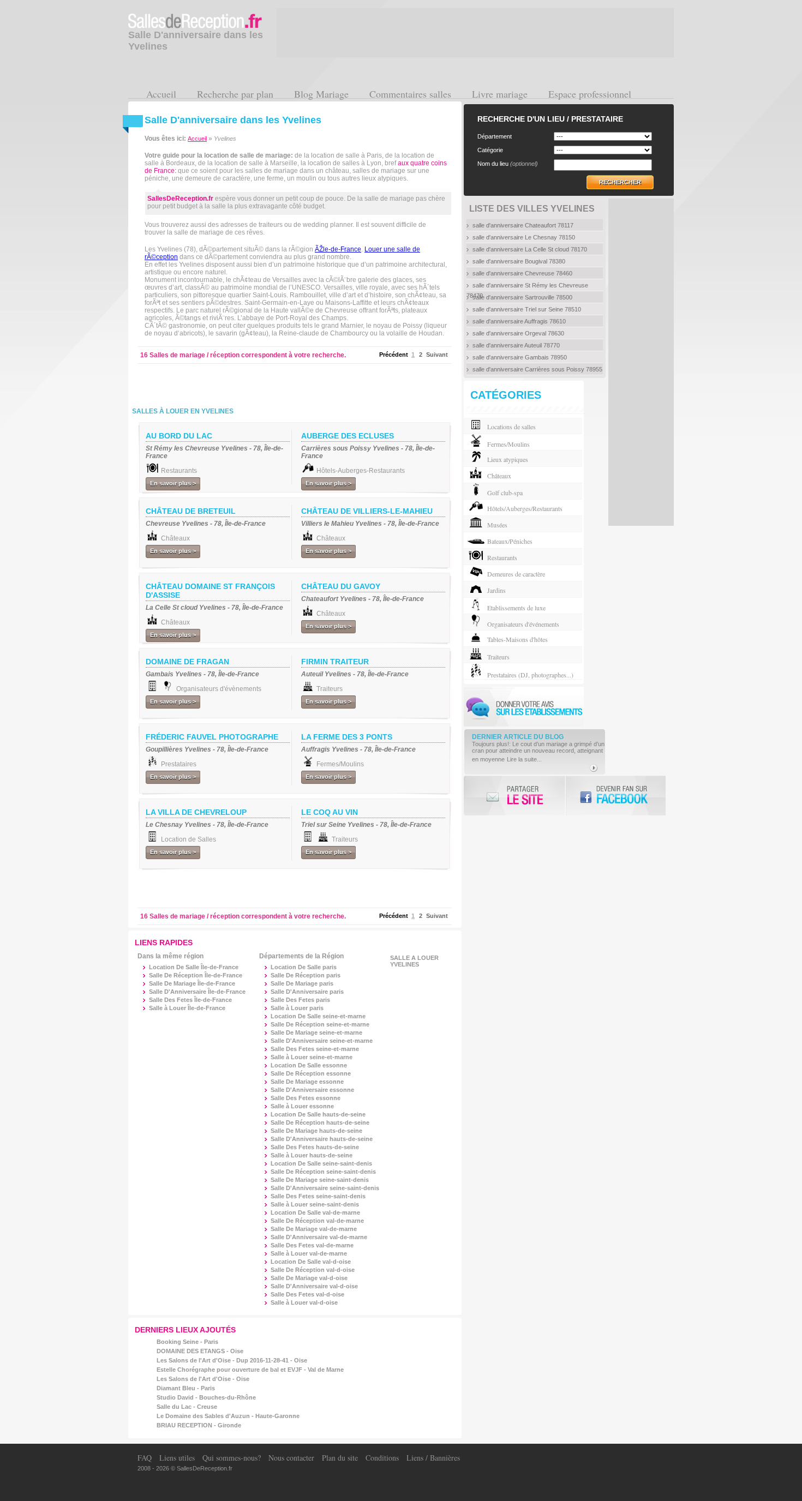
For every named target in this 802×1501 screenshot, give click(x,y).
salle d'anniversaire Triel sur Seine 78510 (526, 309)
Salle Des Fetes (300, 999)
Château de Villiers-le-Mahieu (367, 511)
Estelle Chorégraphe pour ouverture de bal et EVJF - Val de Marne (250, 1369)
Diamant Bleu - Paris (186, 1388)
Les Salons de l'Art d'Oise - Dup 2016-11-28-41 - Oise (232, 1360)
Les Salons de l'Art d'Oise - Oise (203, 1379)
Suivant (437, 354)
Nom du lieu (507, 163)
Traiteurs (498, 656)
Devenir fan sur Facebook (615, 795)
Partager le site (514, 795)
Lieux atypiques (507, 459)
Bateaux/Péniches (509, 541)
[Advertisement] (272, 383)
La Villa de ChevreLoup (196, 812)
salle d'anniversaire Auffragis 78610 (519, 321)
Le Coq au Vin (329, 812)
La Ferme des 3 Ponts (346, 737)
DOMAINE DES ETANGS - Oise (200, 1351)
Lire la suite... (524, 759)
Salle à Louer (297, 1008)
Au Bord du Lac (179, 435)
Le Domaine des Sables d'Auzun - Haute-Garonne (228, 1416)
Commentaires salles (410, 93)
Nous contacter (291, 1457)
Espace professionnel (589, 93)
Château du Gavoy (340, 586)
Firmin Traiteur (335, 661)
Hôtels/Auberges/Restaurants (524, 508)
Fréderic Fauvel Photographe (212, 737)
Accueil (161, 93)
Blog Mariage (321, 93)
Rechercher (620, 182)
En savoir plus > (173, 483)
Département (494, 136)
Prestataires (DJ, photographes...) (530, 674)
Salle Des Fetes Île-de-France (190, 999)
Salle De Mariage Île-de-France (192, 983)
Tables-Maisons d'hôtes (517, 639)
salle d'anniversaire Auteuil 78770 (516, 345)
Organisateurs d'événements (523, 624)
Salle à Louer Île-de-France (187, 1008)
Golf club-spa (505, 492)
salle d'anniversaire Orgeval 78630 (518, 333)
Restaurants (502, 557)
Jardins (496, 590)
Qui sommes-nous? (231, 1457)
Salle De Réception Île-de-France (195, 975)
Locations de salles (511, 426)
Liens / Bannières (433, 1457)
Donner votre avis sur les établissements (524, 707)
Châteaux (499, 475)
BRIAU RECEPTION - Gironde (199, 1425)
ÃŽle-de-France (338, 249)
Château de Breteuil (191, 511)
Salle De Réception (305, 975)
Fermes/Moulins (508, 444)
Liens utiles (177, 1457)
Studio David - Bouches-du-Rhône (206, 1397)
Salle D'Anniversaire (307, 991)
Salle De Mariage (302, 983)
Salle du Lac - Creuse (187, 1406)
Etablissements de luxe (516, 607)
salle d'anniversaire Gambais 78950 (519, 357)
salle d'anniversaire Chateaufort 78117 (522, 225)
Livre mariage (500, 93)
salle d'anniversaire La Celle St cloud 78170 (529, 249)
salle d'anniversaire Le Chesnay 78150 (523, 237)
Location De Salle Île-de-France (193, 967)
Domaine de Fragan (187, 661)
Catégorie (490, 150)
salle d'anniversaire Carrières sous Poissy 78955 (537, 369)
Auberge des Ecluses (347, 435)
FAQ (144, 1457)
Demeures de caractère (516, 573)
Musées (497, 524)
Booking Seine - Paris (187, 1341)
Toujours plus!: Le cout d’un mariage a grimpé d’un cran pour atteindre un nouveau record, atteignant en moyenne (538, 751)
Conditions (382, 1457)
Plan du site (340, 1457)
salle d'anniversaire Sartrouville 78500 (522, 297)
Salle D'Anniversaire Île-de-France (197, 991)
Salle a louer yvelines (414, 961)
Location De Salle (304, 967)
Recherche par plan (235, 93)
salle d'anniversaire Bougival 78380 (518, 261)
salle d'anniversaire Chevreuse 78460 (522, 273)
